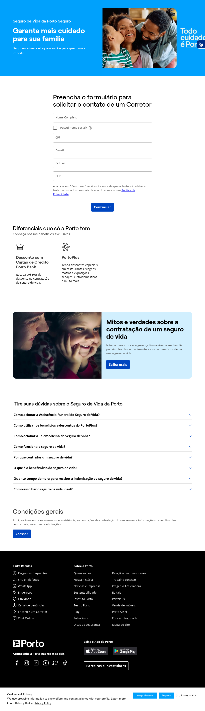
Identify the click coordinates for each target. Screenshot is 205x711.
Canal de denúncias (31, 605)
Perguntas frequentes (32, 573)
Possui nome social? (73, 127)
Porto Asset (119, 612)
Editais (116, 592)
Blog (76, 612)
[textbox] (102, 117)
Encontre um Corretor (32, 612)
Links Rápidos (22, 566)
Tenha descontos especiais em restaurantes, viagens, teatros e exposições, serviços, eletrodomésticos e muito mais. (80, 273)
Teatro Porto (82, 605)
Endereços (25, 592)
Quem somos (82, 573)
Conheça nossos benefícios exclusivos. (42, 234)
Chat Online (26, 618)
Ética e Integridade (124, 618)
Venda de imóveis (124, 605)
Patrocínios (81, 618)
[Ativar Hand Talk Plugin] (201, 44)
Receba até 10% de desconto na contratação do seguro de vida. (32, 278)
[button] (186, 695)
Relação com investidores (129, 573)
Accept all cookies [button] (145, 695)
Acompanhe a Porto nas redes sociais (38, 654)
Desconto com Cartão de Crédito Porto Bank (32, 262)
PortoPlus (70, 257)
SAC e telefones (28, 580)
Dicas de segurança (87, 624)
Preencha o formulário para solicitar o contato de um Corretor (102, 101)
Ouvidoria (24, 599)
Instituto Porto (83, 599)
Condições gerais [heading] (38, 511)
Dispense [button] (166, 695)
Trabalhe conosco (124, 580)
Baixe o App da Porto (98, 642)
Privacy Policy (43, 703)
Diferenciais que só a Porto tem (51, 228)
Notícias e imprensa (87, 586)
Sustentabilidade (85, 592)
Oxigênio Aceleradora (126, 586)
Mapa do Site (121, 624)
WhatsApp (25, 586)
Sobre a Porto (83, 566)
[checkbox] (55, 128)
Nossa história (83, 580)
